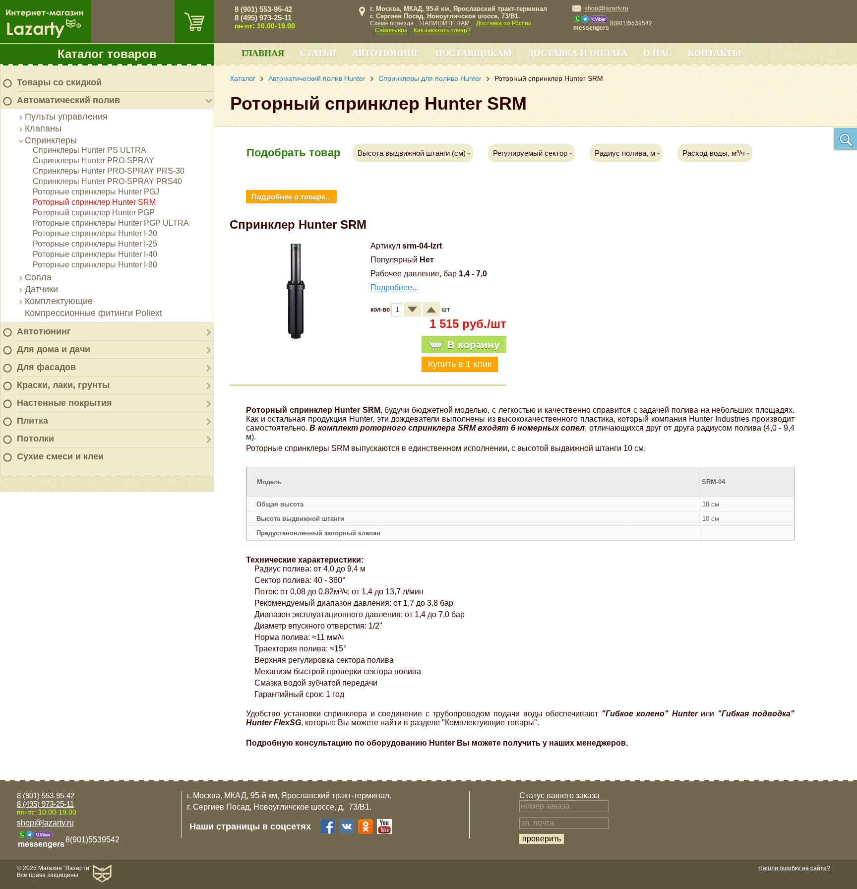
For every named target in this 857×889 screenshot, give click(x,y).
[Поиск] (845, 139)
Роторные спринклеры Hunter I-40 (95, 254)
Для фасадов (46, 367)
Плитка (32, 421)
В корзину (473, 344)
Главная (263, 53)
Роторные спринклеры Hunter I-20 (95, 233)
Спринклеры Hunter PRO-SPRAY (93, 160)
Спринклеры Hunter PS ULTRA (89, 150)
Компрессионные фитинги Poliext (93, 313)
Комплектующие (59, 301)
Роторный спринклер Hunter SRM (94, 202)
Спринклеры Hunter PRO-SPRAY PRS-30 (108, 171)
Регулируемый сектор (530, 153)
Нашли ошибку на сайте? (794, 868)
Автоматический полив (68, 100)
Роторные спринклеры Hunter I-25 (95, 244)
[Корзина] (194, 21)
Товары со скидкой (59, 82)
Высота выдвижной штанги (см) (412, 153)
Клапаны (43, 128)
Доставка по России (504, 23)
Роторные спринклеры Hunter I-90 (95, 264)
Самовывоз (391, 30)
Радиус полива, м (625, 153)
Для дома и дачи (53, 349)
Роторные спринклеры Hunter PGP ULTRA (111, 223)
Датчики (41, 289)
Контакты (714, 53)
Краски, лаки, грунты (63, 385)
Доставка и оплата (577, 53)
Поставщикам (473, 53)
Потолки (35, 439)
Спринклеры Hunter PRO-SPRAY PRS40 (107, 181)
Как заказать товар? (442, 30)
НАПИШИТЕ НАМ (445, 23)
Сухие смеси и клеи (60, 456)
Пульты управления (66, 117)
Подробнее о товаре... (291, 196)
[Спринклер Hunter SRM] (296, 338)
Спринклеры (51, 140)
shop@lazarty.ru (606, 8)
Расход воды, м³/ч (713, 153)
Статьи (318, 53)
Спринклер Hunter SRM (298, 224)
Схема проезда (392, 23)
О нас (657, 53)
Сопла (38, 277)
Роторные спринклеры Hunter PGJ (96, 192)
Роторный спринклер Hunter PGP (94, 212)
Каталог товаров (107, 54)
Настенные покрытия (64, 403)
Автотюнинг (44, 331)
